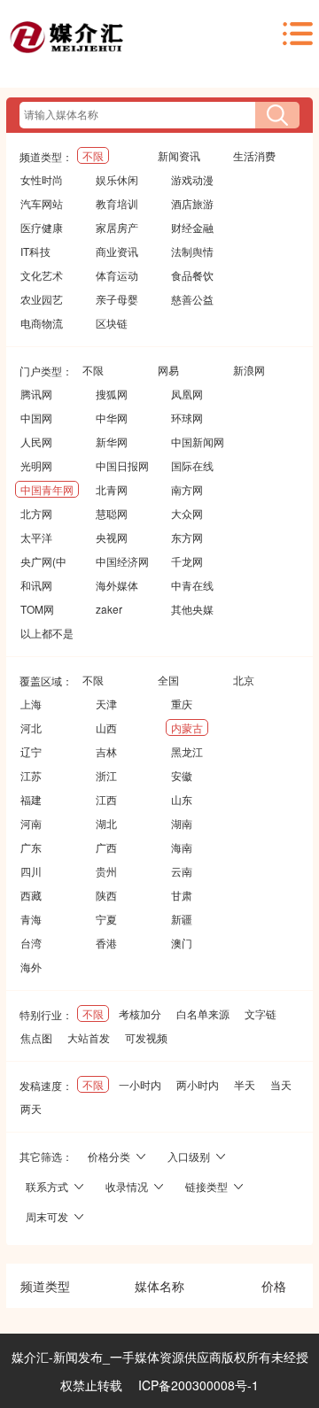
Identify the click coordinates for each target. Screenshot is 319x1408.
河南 (31, 823)
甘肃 (181, 894)
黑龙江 (187, 751)
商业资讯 (117, 251)
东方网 (187, 537)
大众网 (187, 513)
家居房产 (117, 227)
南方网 (187, 489)
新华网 (112, 441)
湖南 (181, 823)
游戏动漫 (192, 179)
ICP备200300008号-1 (198, 1385)
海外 (31, 966)
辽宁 (31, 751)
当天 (281, 1084)
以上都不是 (47, 632)
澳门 (181, 942)
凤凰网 (187, 393)
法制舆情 (192, 251)
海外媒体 (117, 584)
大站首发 (88, 1037)
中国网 (36, 417)
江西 (106, 799)
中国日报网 (122, 465)
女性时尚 (41, 179)
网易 (168, 369)
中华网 (112, 417)
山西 (106, 727)
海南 (181, 847)
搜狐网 (112, 393)
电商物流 (41, 322)
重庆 (181, 703)
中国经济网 (122, 561)
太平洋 (36, 537)
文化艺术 (41, 274)
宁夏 (106, 918)
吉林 (106, 751)
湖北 (106, 823)
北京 (243, 679)
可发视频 (146, 1037)
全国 (168, 679)
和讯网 (36, 584)
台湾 (31, 942)
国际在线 (192, 465)
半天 (244, 1084)
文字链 (260, 1013)
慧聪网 (112, 513)
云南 (181, 870)
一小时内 (140, 1084)
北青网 (112, 489)
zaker (109, 608)
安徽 (181, 775)
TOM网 (37, 608)
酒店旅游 (192, 203)
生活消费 (254, 155)
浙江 (106, 775)
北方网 (36, 513)
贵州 (106, 870)
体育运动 (117, 274)
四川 (31, 870)
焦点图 (36, 1037)
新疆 (181, 918)
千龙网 (187, 561)
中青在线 (192, 584)
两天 (31, 1108)
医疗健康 (41, 227)
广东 (31, 847)
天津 (106, 703)
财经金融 (192, 227)
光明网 (36, 465)
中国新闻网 (197, 441)
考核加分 (140, 1013)
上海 (31, 703)
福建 (31, 799)
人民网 (36, 441)
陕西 (106, 894)
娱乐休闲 (117, 179)
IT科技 (35, 251)
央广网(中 (43, 561)
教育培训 (117, 203)
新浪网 (249, 369)
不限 (93, 155)
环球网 (187, 417)
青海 (31, 918)
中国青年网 (47, 489)
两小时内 (197, 1084)
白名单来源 (203, 1013)
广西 (106, 847)
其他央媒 (192, 608)
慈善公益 (192, 298)
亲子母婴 (117, 298)
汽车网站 (41, 203)
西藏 (31, 894)
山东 (181, 799)
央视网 (112, 537)
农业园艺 (41, 298)
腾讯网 (36, 393)
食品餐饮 (192, 274)
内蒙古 (187, 727)
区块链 (112, 322)
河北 (31, 727)
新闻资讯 (179, 155)
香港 (106, 942)
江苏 (31, 775)
